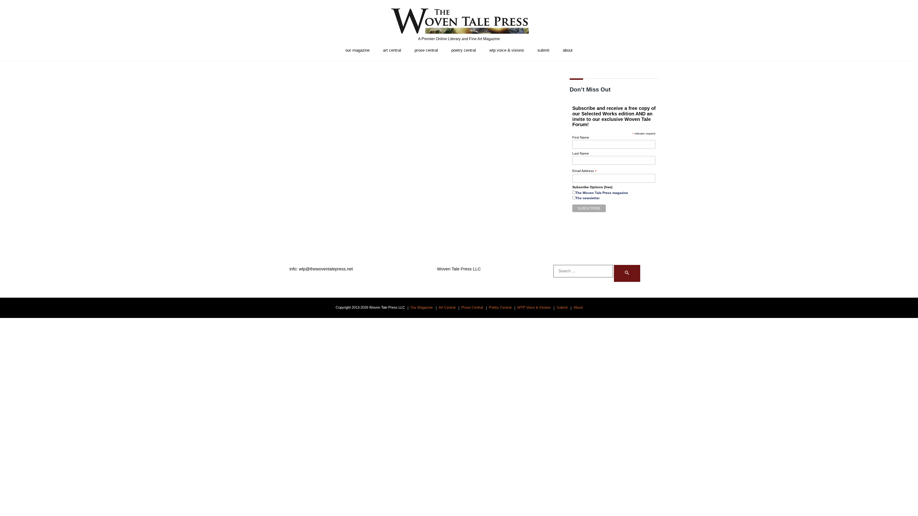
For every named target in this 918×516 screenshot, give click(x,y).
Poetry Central (463, 50)
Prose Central (426, 50)
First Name (580, 137)
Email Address (584, 171)
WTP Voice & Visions (506, 50)
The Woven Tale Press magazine (601, 193)
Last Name (580, 153)
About (568, 50)
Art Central (392, 50)
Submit (543, 50)
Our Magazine (357, 50)
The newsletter (587, 198)
